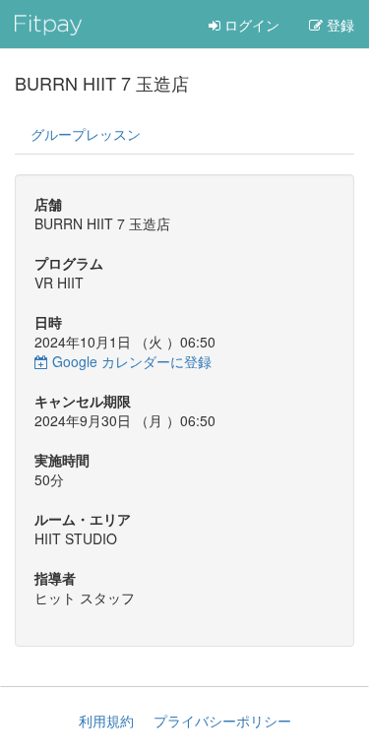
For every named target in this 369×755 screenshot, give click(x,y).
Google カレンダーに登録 (130, 361)
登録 (338, 24)
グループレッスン (86, 134)
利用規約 (106, 720)
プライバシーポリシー (222, 720)
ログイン (249, 24)
